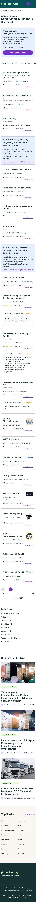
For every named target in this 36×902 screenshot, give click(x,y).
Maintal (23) (5, 617)
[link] (18, 80)
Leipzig (20, 835)
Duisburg (4, 854)
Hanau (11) (5, 627)
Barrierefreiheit (26, 888)
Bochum (21, 854)
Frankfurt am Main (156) (10, 613)
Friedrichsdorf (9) (7, 634)
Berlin (3, 821)
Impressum (28, 890)
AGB (22, 890)
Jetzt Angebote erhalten (18, 53)
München (4, 825)
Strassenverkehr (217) (9, 63)
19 (32, 589)
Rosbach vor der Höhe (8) (10, 638)
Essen (20, 839)
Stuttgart (21, 830)
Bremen (4, 844)
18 (27, 589)
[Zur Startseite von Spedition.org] (9, 4)
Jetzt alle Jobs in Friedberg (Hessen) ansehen (18, 162)
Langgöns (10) (6, 631)
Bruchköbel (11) (6, 624)
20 (4, 593)
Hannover (4, 849)
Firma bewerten (28, 87)
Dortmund (5, 839)
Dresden (21, 844)
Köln (19, 825)
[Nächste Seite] (33, 593)
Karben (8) (5, 641)
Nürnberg (21, 849)
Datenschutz (17, 888)
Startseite (4, 10)
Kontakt (8, 888)
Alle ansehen (30, 814)
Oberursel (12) (6, 620)
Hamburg (21, 821)
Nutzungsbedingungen (12, 890)
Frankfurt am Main (8, 830)
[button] (28, 4)
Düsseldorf (5, 835)
